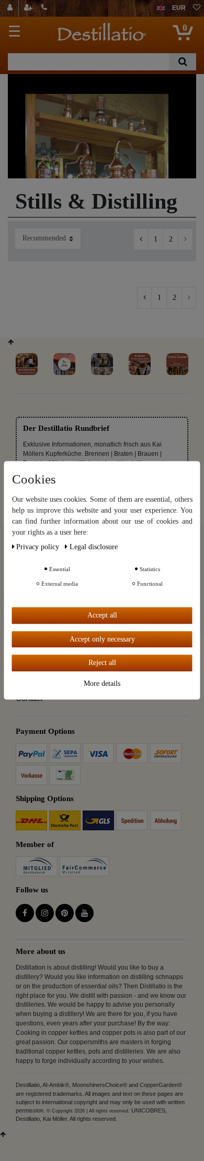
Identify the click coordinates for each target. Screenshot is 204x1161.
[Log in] (11, 8)
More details (102, 683)
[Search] (182, 61)
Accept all (102, 615)
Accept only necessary (102, 639)
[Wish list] (196, 8)
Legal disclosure (94, 547)
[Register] (29, 8)
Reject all (102, 663)
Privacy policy (38, 547)
